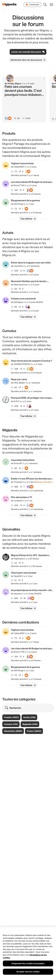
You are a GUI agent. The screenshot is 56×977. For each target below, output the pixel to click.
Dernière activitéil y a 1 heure (25, 175)
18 (24, 598)
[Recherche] (45, 4)
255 (16, 505)
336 (16, 369)
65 (15, 387)
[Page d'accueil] (9, 4)
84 (15, 307)
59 (15, 289)
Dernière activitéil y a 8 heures (25, 194)
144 (16, 190)
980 (16, 487)
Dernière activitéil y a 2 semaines (27, 491)
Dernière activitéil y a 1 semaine (26, 391)
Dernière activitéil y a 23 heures (26, 373)
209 (16, 271)
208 (16, 406)
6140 (28, 118)
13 (15, 580)
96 (15, 468)
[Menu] (51, 5)
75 (15, 171)
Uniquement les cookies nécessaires (27, 963)
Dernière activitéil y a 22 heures (26, 566)
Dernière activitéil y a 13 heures (26, 213)
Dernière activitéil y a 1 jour (24, 584)
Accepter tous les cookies (27, 971)
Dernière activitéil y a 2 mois (25, 410)
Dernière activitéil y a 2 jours (25, 275)
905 (16, 598)
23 (15, 563)
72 (15, 209)
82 (18, 118)
